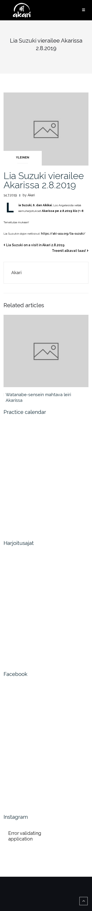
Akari (31, 195)
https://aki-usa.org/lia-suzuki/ (63, 233)
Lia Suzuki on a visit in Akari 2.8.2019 (35, 245)
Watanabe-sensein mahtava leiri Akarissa (38, 397)
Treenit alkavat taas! (69, 251)
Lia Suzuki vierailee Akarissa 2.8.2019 (44, 180)
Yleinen (22, 157)
